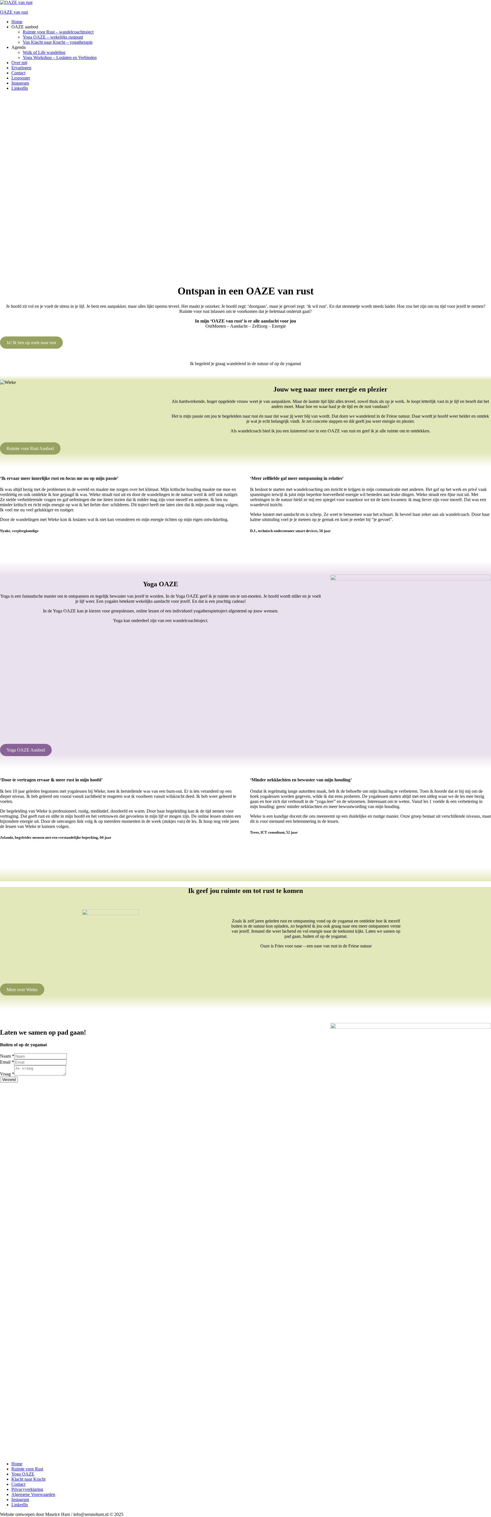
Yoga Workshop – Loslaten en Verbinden (60, 57)
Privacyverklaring (27, 1489)
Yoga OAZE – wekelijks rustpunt (53, 37)
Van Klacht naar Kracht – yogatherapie (58, 42)
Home (16, 1463)
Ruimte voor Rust (27, 1468)
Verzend (9, 1079)
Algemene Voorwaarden (33, 1494)
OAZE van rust (14, 12)
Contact (18, 72)
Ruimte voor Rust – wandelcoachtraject (58, 32)
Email (7, 1062)
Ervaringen (21, 67)
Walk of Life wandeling (44, 52)
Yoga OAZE (22, 1474)
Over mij (19, 62)
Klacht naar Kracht (28, 1479)
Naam (7, 1056)
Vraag (7, 1074)
